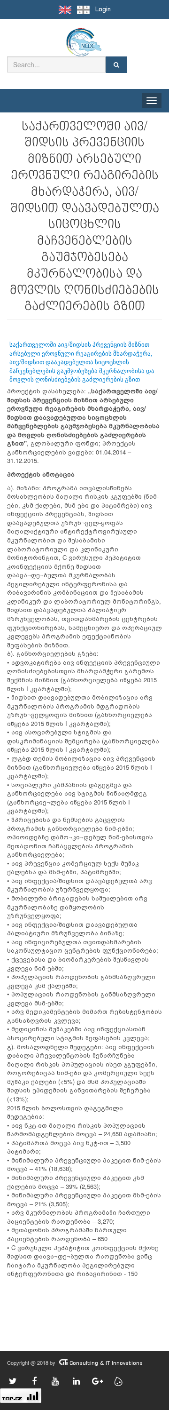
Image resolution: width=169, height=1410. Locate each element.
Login (103, 9)
